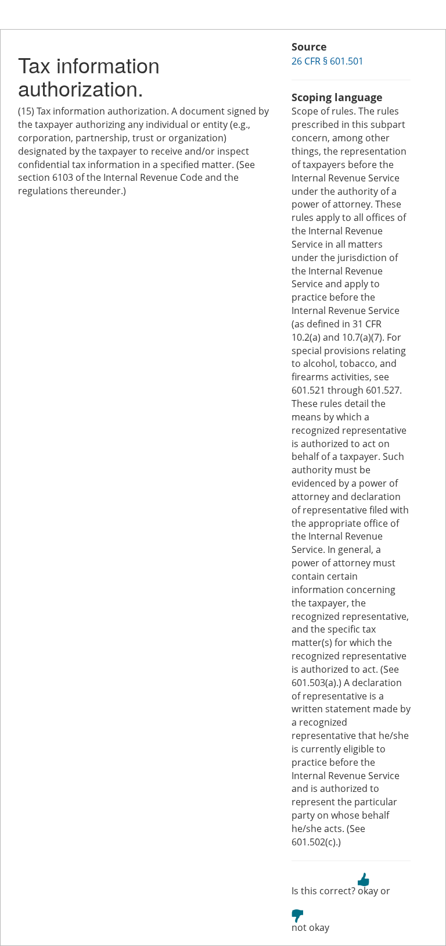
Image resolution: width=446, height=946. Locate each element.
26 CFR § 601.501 (328, 61)
